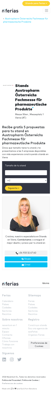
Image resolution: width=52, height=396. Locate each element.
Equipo (5, 332)
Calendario (7, 301)
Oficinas (6, 338)
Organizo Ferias (36, 335)
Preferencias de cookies (12, 383)
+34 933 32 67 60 (27, 253)
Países (5, 304)
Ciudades (6, 308)
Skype (27, 259)
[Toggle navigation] (46, 10)
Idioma (45, 283)
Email (27, 265)
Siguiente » (13, 188)
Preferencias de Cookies (39, 344)
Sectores (7, 311)
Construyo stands (37, 325)
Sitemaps (34, 295)
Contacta (7, 335)
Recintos (6, 314)
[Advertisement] (26, 52)
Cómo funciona (10, 341)
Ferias (6, 295)
